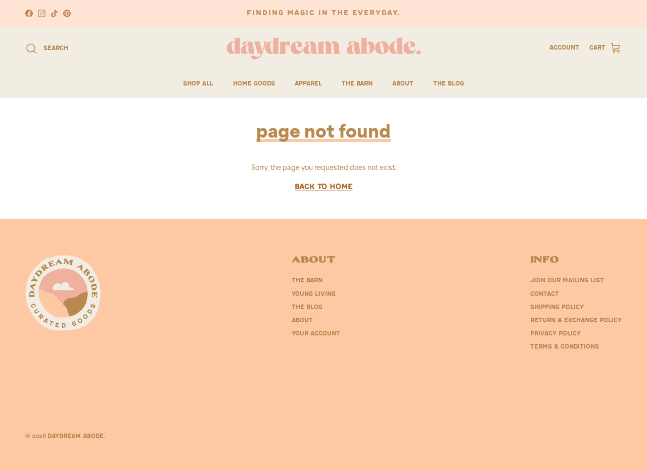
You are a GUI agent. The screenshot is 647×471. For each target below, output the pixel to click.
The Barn (357, 83)
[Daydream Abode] (323, 48)
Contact (544, 294)
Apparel (308, 83)
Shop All (198, 83)
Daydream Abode (76, 437)
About (402, 83)
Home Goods (254, 83)
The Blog (448, 83)
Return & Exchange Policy (576, 321)
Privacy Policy (555, 334)
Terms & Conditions (564, 347)
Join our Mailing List (567, 281)
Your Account (316, 334)
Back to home (324, 187)
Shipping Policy (557, 308)
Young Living (314, 294)
